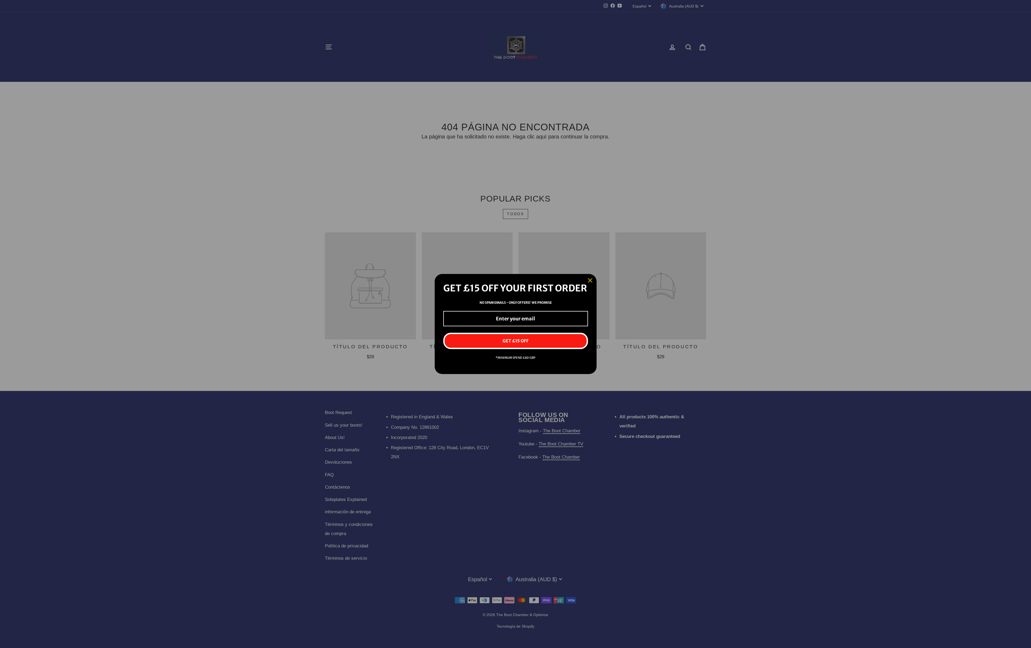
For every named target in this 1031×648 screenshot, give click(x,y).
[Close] (590, 280)
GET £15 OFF (516, 340)
